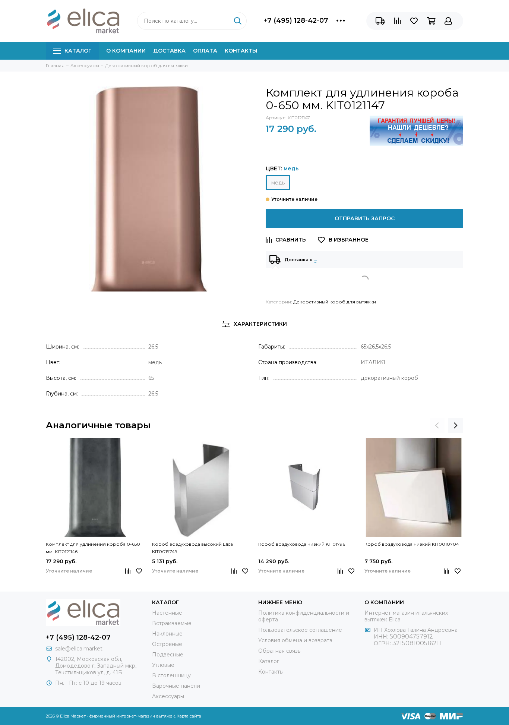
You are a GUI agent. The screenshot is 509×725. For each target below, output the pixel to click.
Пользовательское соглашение (300, 630)
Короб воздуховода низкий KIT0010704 (411, 544)
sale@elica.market (78, 648)
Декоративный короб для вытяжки (334, 302)
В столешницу (171, 675)
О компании (126, 50)
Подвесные (167, 654)
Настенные (167, 612)
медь (278, 182)
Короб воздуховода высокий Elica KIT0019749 (192, 547)
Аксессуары (168, 696)
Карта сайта (189, 716)
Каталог (77, 50)
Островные (167, 644)
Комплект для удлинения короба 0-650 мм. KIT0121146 (93, 547)
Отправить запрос (365, 218)
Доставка (169, 50)
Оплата (205, 50)
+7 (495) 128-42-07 (295, 20)
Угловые (163, 665)
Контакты (241, 50)
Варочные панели (176, 686)
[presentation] (437, 425)
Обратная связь (279, 650)
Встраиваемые (172, 623)
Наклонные (167, 633)
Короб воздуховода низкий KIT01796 (301, 544)
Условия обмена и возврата (295, 640)
